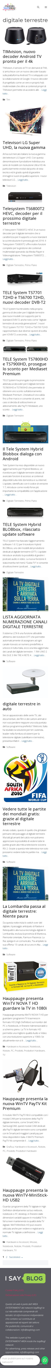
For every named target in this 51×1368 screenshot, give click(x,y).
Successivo (16, 1257)
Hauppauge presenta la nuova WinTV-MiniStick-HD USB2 (25, 1195)
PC (12, 1050)
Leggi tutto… (24, 179)
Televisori (11, 185)
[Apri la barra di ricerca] (38, 7)
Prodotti (19, 1050)
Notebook (35, 1046)
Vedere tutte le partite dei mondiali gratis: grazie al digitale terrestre (24, 816)
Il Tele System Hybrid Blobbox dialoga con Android (23, 453)
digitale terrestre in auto (21, 706)
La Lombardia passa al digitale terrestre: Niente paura (24, 911)
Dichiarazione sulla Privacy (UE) (20, 1295)
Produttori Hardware (34, 1050)
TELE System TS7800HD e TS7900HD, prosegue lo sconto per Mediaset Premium (25, 366)
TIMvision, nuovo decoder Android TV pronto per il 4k (22, 56)
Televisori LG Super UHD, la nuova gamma (24, 145)
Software (10, 661)
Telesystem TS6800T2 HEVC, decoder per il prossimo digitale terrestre (23, 216)
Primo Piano (31, 265)
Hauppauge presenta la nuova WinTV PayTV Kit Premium (25, 1103)
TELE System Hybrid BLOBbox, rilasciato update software (22, 529)
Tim (8, 99)
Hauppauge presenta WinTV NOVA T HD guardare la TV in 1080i (25, 1003)
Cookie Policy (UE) (14, 1290)
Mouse (33, 1242)
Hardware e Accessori (17, 1046)
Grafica (10, 1146)
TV (4, 1054)
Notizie (6, 1050)
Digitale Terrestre (15, 265)
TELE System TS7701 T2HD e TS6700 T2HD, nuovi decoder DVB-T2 (24, 297)
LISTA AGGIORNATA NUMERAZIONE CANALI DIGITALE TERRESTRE (25, 621)
